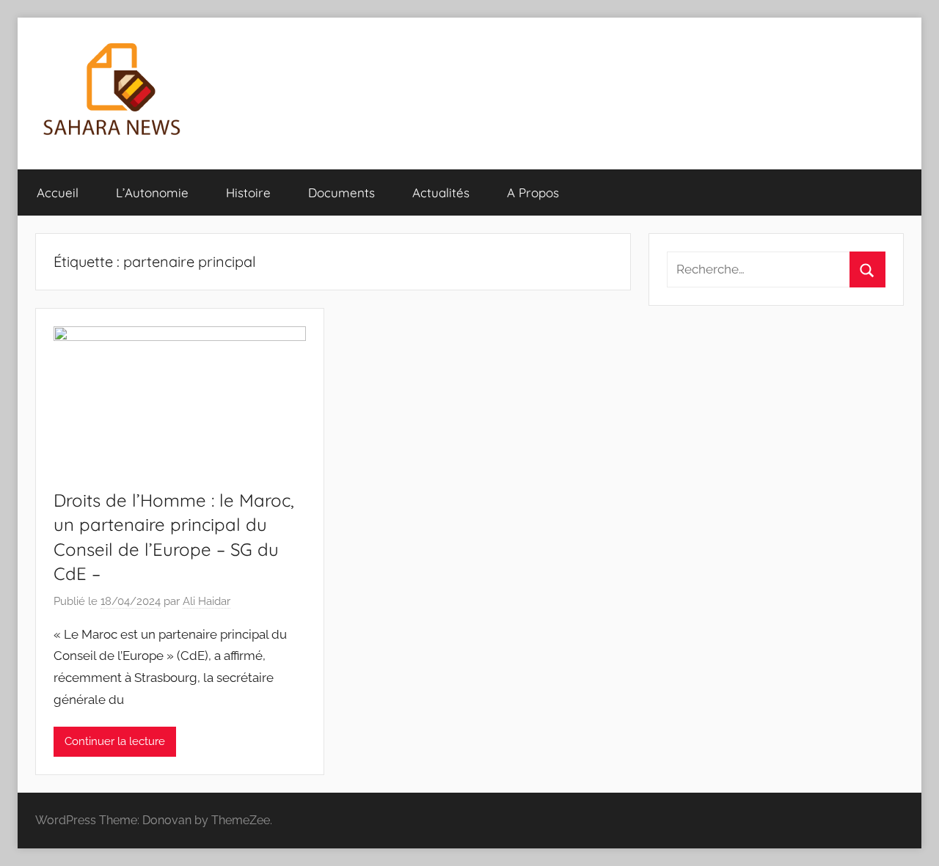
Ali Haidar (206, 601)
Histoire (248, 192)
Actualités (441, 192)
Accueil (57, 192)
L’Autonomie (152, 192)
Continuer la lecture (115, 741)
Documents (341, 192)
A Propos (533, 192)
